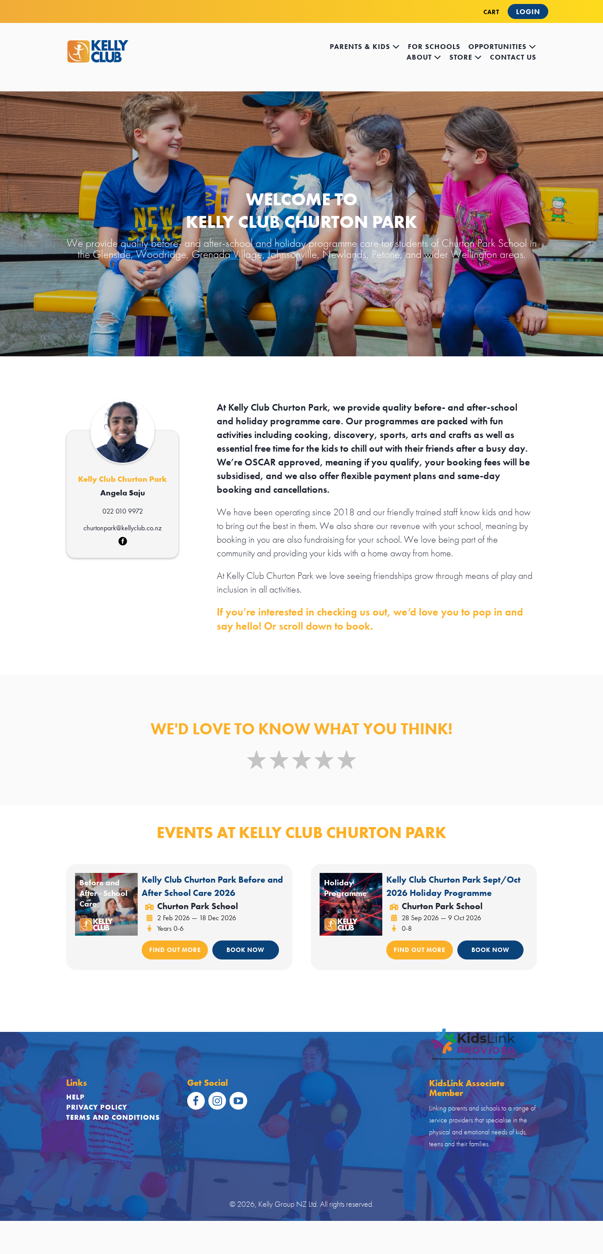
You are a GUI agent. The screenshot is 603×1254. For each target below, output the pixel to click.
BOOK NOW (245, 950)
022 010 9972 (122, 511)
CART (491, 12)
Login (528, 11)
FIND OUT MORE (175, 950)
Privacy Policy (96, 1107)
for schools (434, 46)
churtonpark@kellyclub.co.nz (122, 528)
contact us (513, 57)
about (420, 57)
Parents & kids (361, 46)
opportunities (498, 46)
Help (75, 1097)
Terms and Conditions (113, 1117)
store (462, 57)
